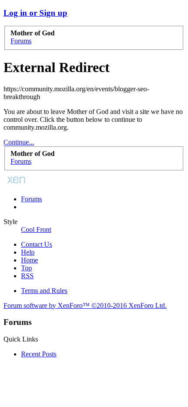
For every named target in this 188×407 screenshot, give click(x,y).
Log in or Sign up (35, 12)
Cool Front (36, 229)
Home (29, 260)
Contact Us (36, 244)
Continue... (18, 142)
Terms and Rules (44, 290)
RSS (27, 275)
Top (26, 268)
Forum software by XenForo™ (85, 305)
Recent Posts (38, 354)
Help (28, 252)
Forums (31, 199)
